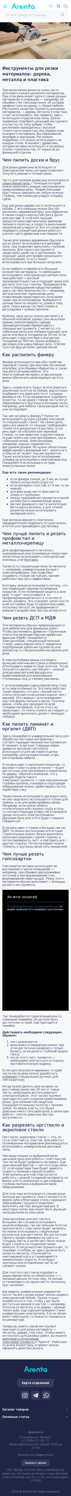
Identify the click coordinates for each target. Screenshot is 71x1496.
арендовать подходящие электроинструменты (20, 1340)
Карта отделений (35, 1383)
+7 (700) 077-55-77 (35, 1441)
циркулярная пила (16, 183)
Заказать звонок (35, 1463)
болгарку (31, 559)
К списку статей (18, 28)
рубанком (9, 1076)
